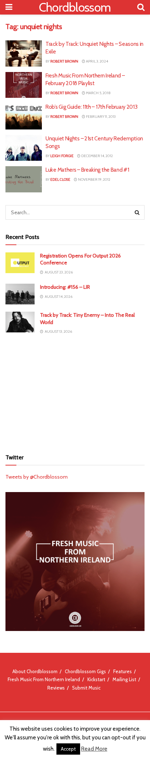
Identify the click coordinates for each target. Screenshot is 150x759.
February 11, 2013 (100, 116)
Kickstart (96, 679)
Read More (94, 749)
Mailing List (124, 679)
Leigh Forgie (62, 155)
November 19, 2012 (93, 179)
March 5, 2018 (98, 93)
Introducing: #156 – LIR (65, 287)
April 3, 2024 (96, 61)
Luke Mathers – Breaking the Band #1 (87, 170)
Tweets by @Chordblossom (36, 477)
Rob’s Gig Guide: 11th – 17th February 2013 (91, 107)
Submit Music (86, 688)
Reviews (56, 688)
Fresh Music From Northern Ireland (44, 679)
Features (122, 671)
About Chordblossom (35, 671)
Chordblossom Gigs (85, 671)
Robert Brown (64, 61)
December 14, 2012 (96, 155)
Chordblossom (75, 7)
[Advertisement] (75, 392)
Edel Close (60, 179)
